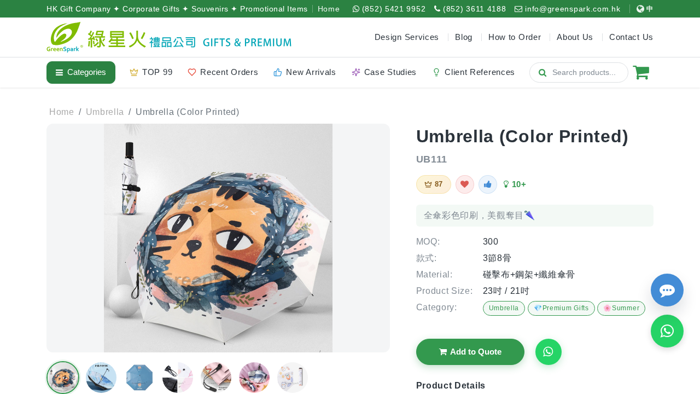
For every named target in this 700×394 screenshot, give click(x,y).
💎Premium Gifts (561, 308)
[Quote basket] (641, 72)
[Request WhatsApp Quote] (548, 352)
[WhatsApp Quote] (667, 331)
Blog (463, 37)
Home (329, 9)
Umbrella (504, 308)
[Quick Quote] (667, 290)
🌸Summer (621, 308)
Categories (86, 72)
